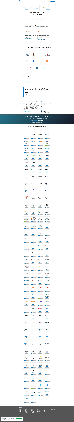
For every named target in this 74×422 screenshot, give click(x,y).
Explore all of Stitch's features (26, 111)
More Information (19, 419)
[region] (12, 419)
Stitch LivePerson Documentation (41, 39)
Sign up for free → (34, 120)
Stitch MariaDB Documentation (28, 38)
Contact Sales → (40, 120)
